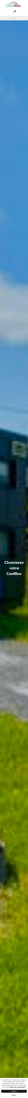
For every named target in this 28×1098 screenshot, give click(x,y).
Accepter (14, 1091)
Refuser (14, 1095)
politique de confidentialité (17, 1087)
